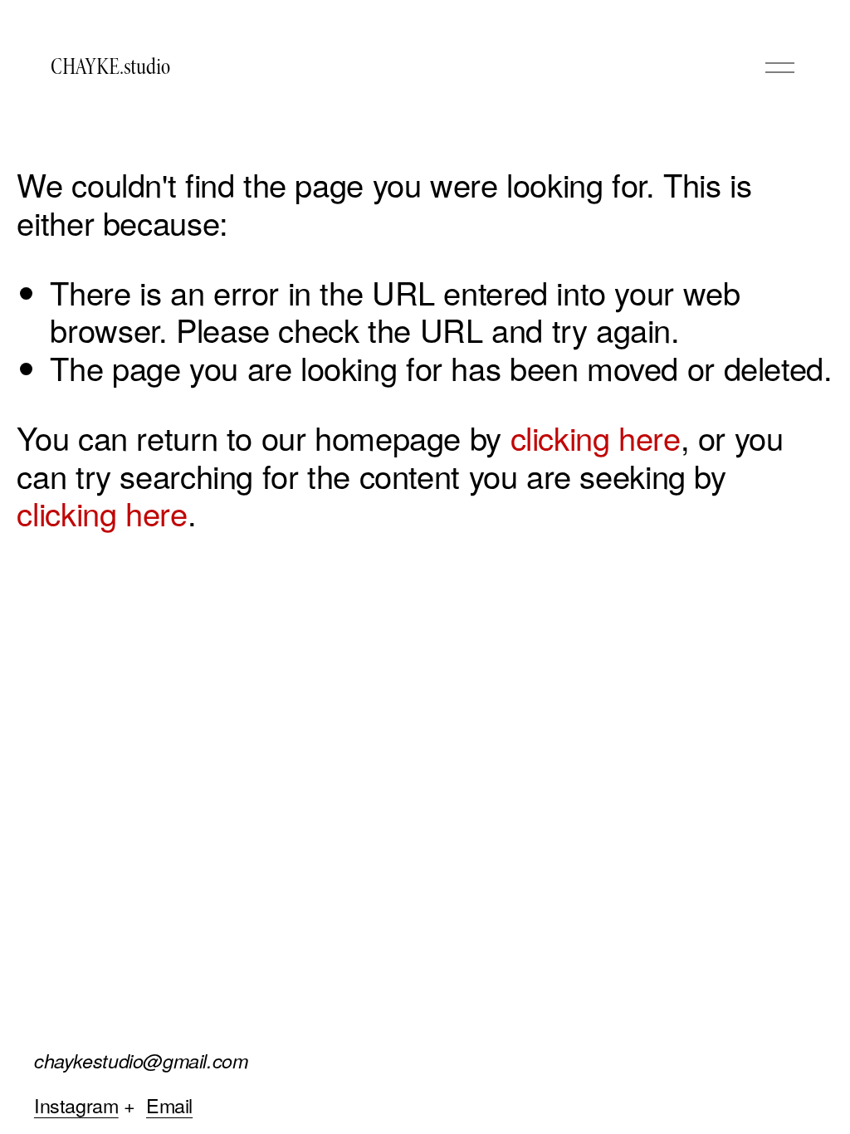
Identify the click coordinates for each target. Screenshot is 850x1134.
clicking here (595, 437)
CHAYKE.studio (110, 66)
